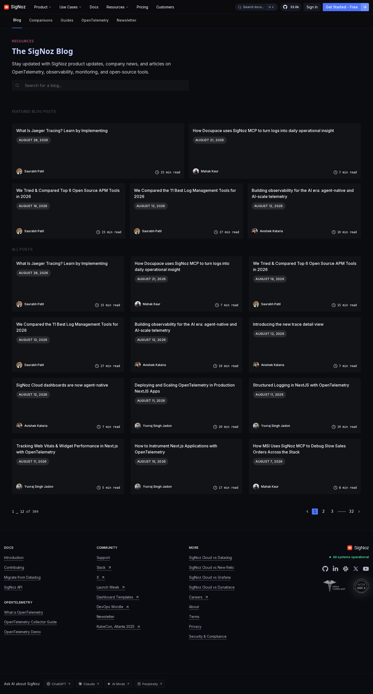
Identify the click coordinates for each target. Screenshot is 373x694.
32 (351, 511)
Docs (94, 7)
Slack (101, 567)
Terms (194, 616)
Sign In (312, 7)
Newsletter (126, 20)
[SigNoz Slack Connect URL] (346, 569)
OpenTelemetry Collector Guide (30, 622)
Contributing (14, 567)
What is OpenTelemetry (23, 612)
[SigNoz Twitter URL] (356, 569)
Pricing (142, 7)
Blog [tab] (17, 20)
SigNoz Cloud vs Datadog (210, 557)
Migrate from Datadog (22, 577)
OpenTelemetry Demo (22, 632)
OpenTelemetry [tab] (95, 20)
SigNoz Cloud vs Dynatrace (212, 587)
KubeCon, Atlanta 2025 (116, 626)
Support (103, 557)
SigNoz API (13, 587)
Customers (165, 7)
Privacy (195, 626)
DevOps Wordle (110, 607)
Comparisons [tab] (41, 20)
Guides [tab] (67, 20)
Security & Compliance (208, 636)
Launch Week (108, 587)
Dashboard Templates (115, 597)
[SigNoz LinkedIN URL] (335, 569)
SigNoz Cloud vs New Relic (211, 567)
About (194, 607)
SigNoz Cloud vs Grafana (210, 577)
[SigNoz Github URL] (325, 569)
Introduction (14, 557)
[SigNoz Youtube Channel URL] (366, 569)
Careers (195, 597)
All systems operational (351, 557)
